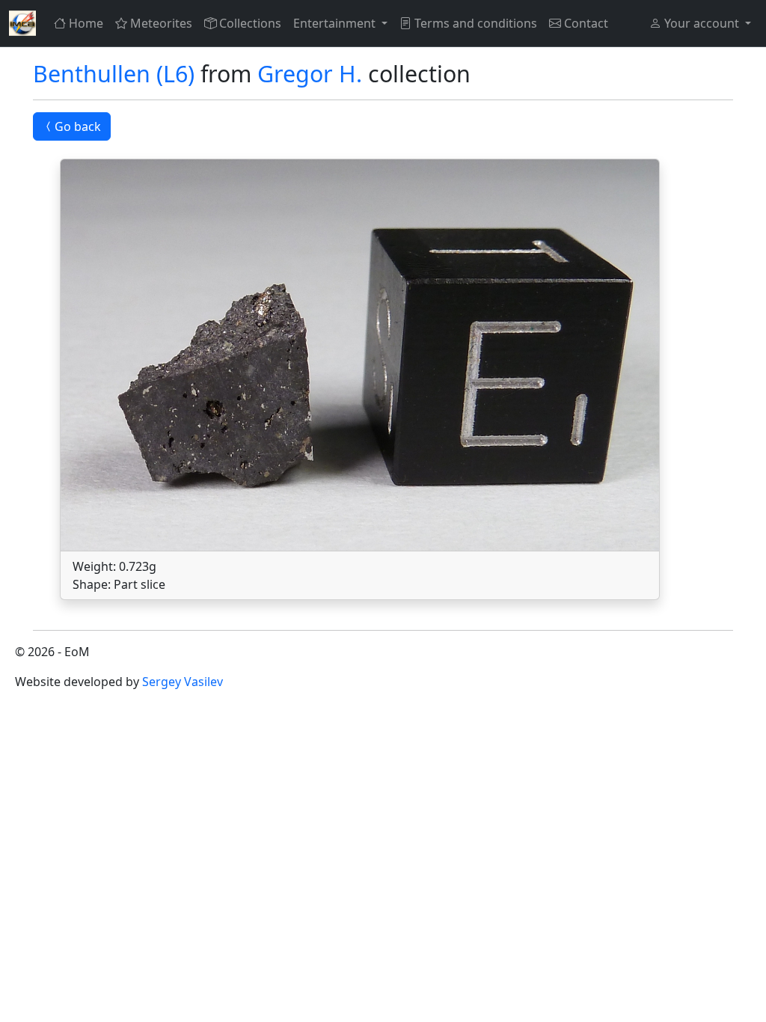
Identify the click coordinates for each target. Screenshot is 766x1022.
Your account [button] (701, 23)
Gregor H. (309, 73)
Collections (250, 23)
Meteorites (161, 23)
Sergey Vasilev (182, 681)
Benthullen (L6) (113, 73)
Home (86, 23)
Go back (78, 126)
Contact (586, 23)
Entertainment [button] (336, 23)
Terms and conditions (475, 23)
